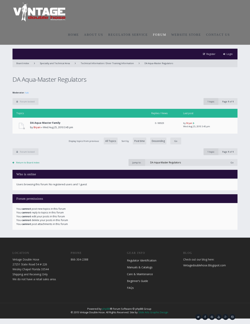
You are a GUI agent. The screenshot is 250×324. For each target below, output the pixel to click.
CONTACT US (218, 34)
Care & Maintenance (140, 274)
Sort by (125, 141)
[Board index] (39, 11)
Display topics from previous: (84, 141)
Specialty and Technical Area (55, 63)
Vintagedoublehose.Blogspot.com (204, 265)
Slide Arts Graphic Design (153, 312)
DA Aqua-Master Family (45, 123)
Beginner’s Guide (137, 281)
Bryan (37, 127)
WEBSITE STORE (186, 34)
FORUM (159, 34)
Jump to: (136, 162)
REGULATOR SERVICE (128, 34)
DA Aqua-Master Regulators (159, 63)
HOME (73, 34)
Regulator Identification (141, 260)
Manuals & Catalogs (140, 267)
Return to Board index (27, 162)
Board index (22, 63)
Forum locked (27, 101)
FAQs (130, 288)
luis (27, 92)
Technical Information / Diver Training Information (107, 63)
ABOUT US (93, 34)
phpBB (106, 309)
